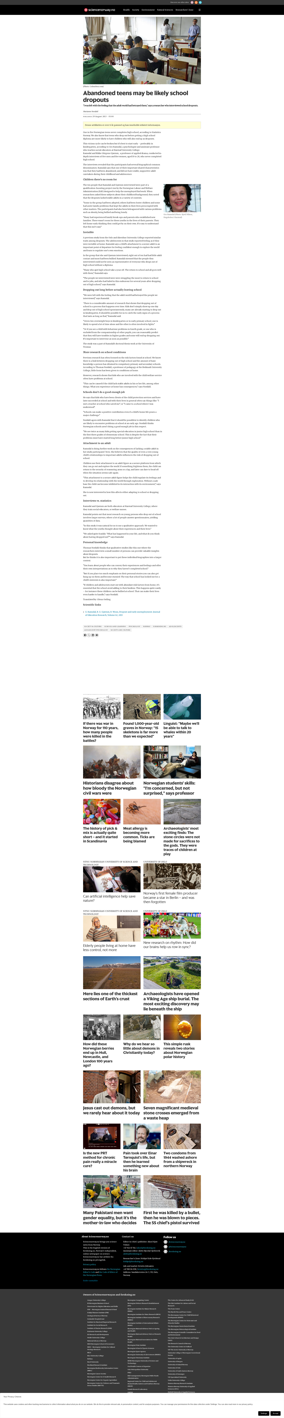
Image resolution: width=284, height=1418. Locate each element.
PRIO (129, 1372)
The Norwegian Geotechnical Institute (181, 1326)
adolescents (175, 626)
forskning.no (159, 626)
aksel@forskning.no (146, 1248)
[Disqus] (142, 666)
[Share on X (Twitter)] (89, 635)
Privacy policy (89, 1264)
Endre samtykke (90, 1280)
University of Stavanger (176, 1374)
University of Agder (175, 1358)
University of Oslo (174, 1368)
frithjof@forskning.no (133, 1261)
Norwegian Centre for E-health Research (101, 1377)
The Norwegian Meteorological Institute (182, 1329)
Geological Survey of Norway (97, 1316)
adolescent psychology (96, 630)
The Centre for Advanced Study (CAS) (181, 1300)
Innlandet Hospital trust (95, 1319)
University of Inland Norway (178, 1364)
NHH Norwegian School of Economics (100, 1344)
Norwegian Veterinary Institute (138, 1358)
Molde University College (96, 1337)
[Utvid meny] (199, 10)
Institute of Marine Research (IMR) (99, 1328)
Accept (275, 1413)
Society (135, 10)
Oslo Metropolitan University (138, 1369)
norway (146, 626)
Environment (148, 10)
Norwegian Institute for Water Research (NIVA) (144, 1314)
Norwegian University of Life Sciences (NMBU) (144, 1354)
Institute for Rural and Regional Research (101, 1322)
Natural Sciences (165, 10)
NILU (89, 1352)
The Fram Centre (174, 1309)
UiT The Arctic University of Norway (180, 1350)
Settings (264, 1413)
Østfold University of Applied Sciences (181, 1392)
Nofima (90, 1359)
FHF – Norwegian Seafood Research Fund (102, 1309)
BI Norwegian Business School (98, 1303)
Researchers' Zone (184, 10)
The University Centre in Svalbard (180, 1346)
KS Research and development (98, 1334)
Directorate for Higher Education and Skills (102, 1306)
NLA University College (95, 1356)
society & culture (93, 626)
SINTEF (130, 1392)
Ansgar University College (96, 1300)
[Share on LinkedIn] (93, 635)
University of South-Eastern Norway (180, 1371)
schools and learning (115, 626)
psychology (134, 626)
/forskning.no (175, 1251)
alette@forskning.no (132, 1254)
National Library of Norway (96, 1341)
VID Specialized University (177, 1377)
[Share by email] (97, 635)
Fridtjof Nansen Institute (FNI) (98, 1312)
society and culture (120, 630)
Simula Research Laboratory (137, 1389)
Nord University (93, 1362)
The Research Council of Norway (179, 1343)
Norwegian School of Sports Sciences (141, 1348)
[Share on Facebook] (85, 635)
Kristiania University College (97, 1331)
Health (126, 10)
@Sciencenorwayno (177, 1247)
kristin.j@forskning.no (148, 1269)
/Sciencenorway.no (177, 1242)
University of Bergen (175, 1361)
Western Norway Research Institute (180, 1383)
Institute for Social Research (97, 1325)
